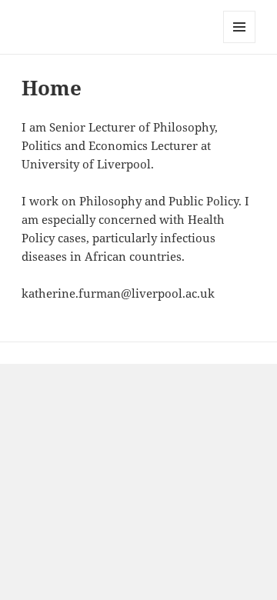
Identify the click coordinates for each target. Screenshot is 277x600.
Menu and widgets (239, 42)
